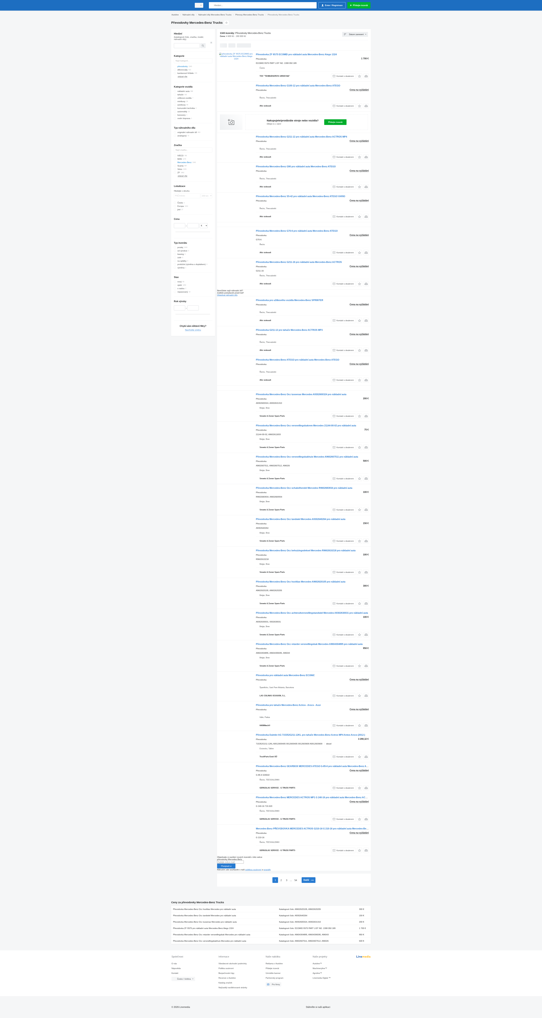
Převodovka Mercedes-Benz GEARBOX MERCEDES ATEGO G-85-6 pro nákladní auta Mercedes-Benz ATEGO (314, 766)
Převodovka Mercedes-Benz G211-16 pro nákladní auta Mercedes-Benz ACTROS (299, 262)
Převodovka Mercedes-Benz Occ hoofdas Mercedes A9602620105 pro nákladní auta (300, 582)
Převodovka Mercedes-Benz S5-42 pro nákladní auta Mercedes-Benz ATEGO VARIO (300, 196)
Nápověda (176, 968)
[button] (359, 76)
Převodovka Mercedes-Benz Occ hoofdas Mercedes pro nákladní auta (204, 909)
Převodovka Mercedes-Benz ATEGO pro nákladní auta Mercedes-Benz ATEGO (297, 360)
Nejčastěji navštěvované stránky (232, 987)
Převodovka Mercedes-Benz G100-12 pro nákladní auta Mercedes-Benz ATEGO (298, 85)
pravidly (267, 869)
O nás (174, 963)
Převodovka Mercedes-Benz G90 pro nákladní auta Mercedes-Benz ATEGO (296, 166)
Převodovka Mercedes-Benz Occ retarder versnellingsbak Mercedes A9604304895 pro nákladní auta (309, 644)
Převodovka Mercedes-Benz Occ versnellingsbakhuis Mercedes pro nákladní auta (209, 941)
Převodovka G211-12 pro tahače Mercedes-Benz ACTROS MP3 (289, 330)
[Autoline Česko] (181, 5)
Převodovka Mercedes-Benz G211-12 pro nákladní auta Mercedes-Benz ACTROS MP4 (301, 137)
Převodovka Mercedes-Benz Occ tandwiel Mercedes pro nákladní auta (204, 915)
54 (295, 880)
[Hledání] (211, 5)
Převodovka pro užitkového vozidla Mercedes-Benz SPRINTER (289, 300)
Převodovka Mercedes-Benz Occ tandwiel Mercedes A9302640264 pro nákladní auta (300, 519)
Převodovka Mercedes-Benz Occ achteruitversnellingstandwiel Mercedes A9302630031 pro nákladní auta (312, 613)
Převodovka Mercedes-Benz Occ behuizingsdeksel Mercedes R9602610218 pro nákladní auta (306, 550)
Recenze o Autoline (227, 978)
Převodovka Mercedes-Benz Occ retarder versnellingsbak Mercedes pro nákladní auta (211, 934)
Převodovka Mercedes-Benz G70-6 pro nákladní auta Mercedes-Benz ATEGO (297, 231)
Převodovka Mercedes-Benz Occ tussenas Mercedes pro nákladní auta (205, 922)
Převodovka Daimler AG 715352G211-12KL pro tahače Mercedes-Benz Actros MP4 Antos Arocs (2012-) (310, 735)
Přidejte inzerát (335, 122)
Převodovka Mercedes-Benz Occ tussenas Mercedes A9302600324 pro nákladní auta (301, 394)
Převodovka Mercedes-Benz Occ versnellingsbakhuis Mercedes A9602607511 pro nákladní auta (307, 457)
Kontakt (174, 973)
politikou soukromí (253, 869)
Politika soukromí (226, 968)
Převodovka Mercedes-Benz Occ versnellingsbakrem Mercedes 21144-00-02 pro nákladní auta (306, 425)
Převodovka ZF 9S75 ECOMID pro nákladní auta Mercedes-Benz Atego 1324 (296, 54)
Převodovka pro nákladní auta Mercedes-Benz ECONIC (285, 675)
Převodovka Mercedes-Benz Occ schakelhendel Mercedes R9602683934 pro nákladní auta (304, 488)
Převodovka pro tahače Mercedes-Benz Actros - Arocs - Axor (288, 705)
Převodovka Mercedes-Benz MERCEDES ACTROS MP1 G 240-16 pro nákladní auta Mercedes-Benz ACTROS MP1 (316, 797)
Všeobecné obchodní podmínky (232, 963)
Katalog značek (225, 983)
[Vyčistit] (211, 43)
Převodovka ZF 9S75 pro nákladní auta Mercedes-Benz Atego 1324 (203, 928)
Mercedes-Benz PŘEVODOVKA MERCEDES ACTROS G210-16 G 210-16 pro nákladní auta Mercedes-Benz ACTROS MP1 (320, 828)
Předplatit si (226, 866)
